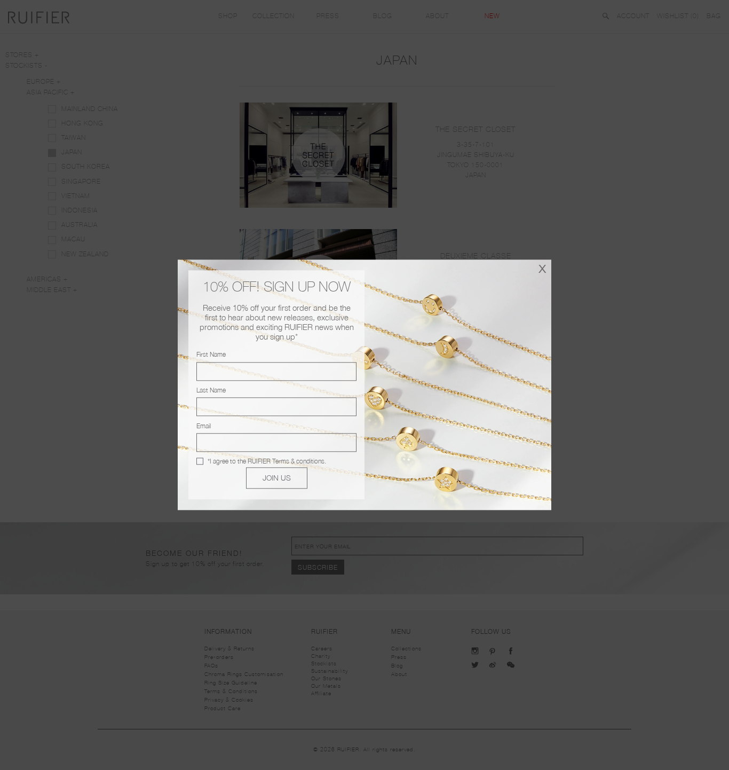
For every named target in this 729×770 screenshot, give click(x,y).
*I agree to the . (267, 461)
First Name (211, 355)
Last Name (211, 390)
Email (203, 426)
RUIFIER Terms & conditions (286, 461)
